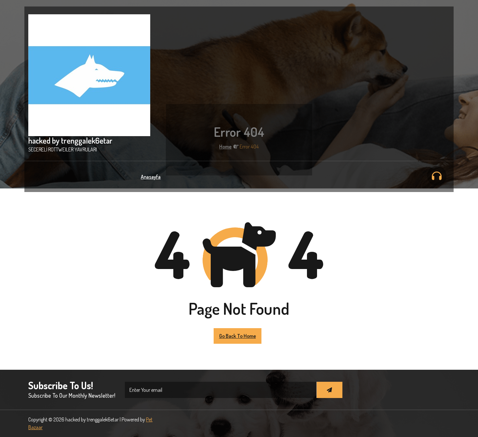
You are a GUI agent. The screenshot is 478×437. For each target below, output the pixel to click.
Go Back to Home (237, 336)
